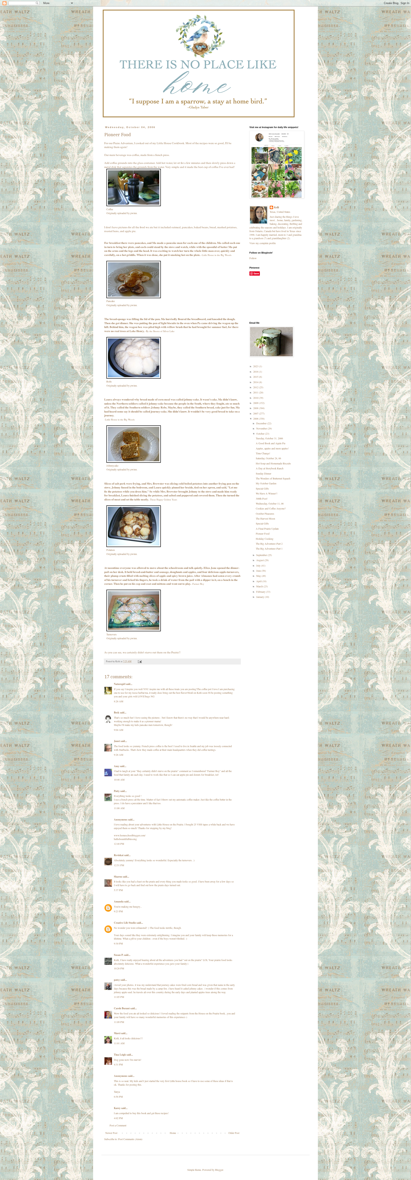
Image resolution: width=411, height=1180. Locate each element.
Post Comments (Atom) (130, 1139)
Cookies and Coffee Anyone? (271, 508)
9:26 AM (118, 754)
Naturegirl (119, 684)
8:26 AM (118, 701)
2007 (256, 413)
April (259, 581)
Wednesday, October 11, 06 (270, 503)
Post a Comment (118, 1125)
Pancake (110, 301)
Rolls (109, 381)
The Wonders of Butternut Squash (273, 478)
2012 (256, 387)
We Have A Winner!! (266, 493)
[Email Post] (139, 661)
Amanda (119, 901)
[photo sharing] (133, 205)
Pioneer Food (263, 533)
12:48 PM (119, 843)
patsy (117, 980)
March (260, 586)
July (258, 565)
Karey (117, 1108)
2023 (256, 366)
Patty (117, 791)
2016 (256, 371)
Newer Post (111, 1133)
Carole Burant (122, 1008)
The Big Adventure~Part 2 (269, 543)
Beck (116, 712)
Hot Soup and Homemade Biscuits (273, 463)
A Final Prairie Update (267, 528)
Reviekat (119, 855)
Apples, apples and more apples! (272, 448)
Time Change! (263, 453)
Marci (117, 1033)
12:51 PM (119, 865)
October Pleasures (265, 513)
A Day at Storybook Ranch (269, 468)
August (260, 560)
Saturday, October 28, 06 (268, 458)
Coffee (109, 209)
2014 (256, 382)
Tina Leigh (120, 1054)
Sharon (118, 876)
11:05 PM (119, 997)
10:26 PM (119, 968)
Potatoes (110, 549)
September (262, 555)
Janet (117, 741)
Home (173, 1133)
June (259, 570)
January (260, 596)
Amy (116, 766)
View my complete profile (262, 243)
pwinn (133, 213)
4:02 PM (118, 1118)
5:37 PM (118, 890)
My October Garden (266, 483)
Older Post (233, 1133)
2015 (256, 376)
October (260, 433)
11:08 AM (119, 808)
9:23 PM (118, 911)
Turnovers (111, 634)
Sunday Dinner (263, 473)
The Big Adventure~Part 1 (269, 548)
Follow (253, 258)
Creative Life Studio (125, 923)
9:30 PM (118, 943)
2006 (256, 418)
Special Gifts (262, 488)
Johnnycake (112, 465)
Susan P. (118, 955)
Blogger (219, 1169)
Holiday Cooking (264, 538)
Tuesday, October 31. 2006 (269, 438)
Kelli (276, 207)
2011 (256, 392)
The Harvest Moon (265, 518)
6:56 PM (118, 1096)
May (259, 575)
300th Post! (262, 498)
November (262, 428)
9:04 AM (118, 729)
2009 (256, 403)
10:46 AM (119, 779)
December (261, 423)
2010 (256, 397)
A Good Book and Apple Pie (270, 443)
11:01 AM (119, 1043)
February (261, 591)
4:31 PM (118, 1064)
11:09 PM (119, 1022)
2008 (256, 408)
